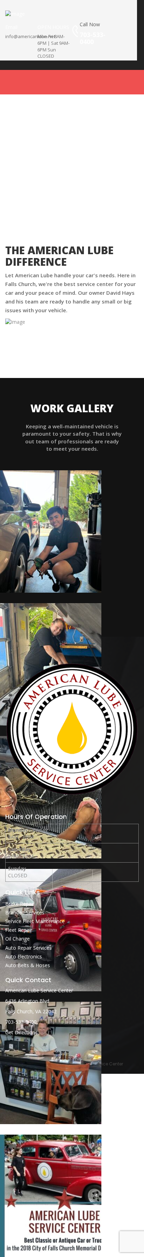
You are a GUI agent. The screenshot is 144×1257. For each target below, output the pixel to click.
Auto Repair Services (28, 947)
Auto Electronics (23, 956)
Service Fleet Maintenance (35, 921)
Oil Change (17, 938)
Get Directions (21, 1032)
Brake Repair (19, 903)
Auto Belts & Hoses (27, 965)
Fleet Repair (18, 930)
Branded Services (24, 912)
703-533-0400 (21, 1022)
